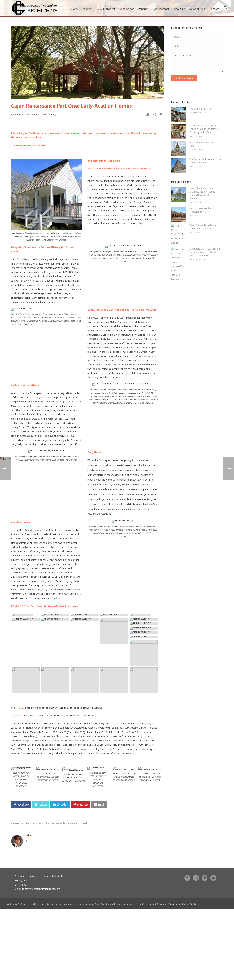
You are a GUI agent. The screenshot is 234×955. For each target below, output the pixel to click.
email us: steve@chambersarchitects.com (37, 889)
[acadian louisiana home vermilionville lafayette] (144, 680)
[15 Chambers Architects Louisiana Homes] (144, 619)
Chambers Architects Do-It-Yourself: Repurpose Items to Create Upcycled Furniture (204, 129)
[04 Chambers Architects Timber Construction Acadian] (55, 615)
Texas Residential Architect (65, 823)
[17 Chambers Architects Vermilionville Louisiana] (144, 628)
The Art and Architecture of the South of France (205, 161)
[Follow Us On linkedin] (196, 878)
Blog (53, 114)
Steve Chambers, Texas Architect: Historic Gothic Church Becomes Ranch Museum (202, 193)
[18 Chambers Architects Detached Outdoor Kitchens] (144, 632)
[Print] (147, 114)
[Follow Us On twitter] (213, 878)
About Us (179, 9)
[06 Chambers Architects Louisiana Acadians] (85, 615)
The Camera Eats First (200, 109)
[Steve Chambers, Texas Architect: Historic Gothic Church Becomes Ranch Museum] (178, 194)
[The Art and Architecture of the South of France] (178, 165)
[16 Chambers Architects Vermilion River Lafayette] (144, 623)
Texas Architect (43, 823)
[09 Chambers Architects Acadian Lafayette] (144, 615)
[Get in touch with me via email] (27, 842)
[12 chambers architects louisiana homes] (85, 619)
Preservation (126, 9)
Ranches (143, 9)
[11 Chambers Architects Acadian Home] (55, 619)
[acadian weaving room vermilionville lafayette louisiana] (55, 680)
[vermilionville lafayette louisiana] (85, 680)
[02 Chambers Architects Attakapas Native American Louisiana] (26, 615)
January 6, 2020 (38, 114)
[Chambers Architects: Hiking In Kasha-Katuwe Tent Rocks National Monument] (178, 264)
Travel (83, 823)
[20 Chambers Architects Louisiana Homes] (144, 637)
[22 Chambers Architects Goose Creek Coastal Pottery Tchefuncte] (26, 680)
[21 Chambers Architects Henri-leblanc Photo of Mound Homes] (144, 653)
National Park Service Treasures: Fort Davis (200, 210)
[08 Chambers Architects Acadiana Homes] (114, 615)
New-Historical (106, 9)
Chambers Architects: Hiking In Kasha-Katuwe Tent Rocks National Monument (204, 252)
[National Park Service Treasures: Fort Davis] (178, 214)
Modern (88, 9)
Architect (15, 823)
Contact (214, 9)
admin (17, 114)
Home (75, 9)
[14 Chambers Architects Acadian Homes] (114, 631)
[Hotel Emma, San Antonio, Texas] (178, 148)
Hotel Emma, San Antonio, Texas (202, 144)
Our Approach (161, 9)
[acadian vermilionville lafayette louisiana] (114, 680)
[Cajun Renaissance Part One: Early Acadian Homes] (87, 62)
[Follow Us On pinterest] (204, 878)
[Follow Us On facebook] (187, 878)
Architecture (27, 823)
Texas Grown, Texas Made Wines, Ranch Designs (202, 227)
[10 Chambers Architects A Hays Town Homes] (26, 619)
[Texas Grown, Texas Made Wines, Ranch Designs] (178, 234)
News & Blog (197, 9)
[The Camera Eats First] (178, 114)
